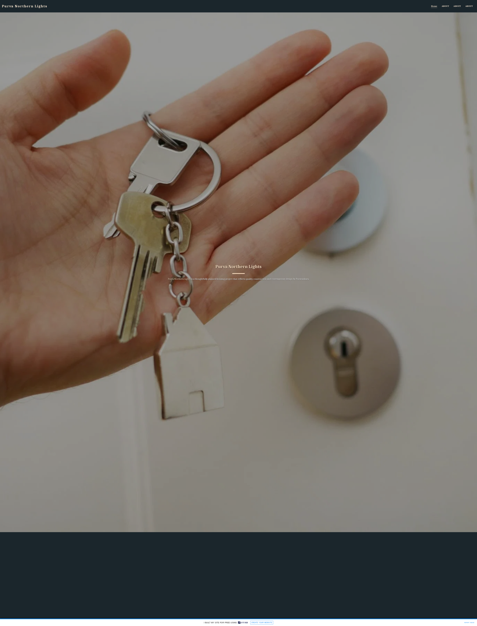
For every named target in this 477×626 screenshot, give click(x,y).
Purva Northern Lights (239, 266)
